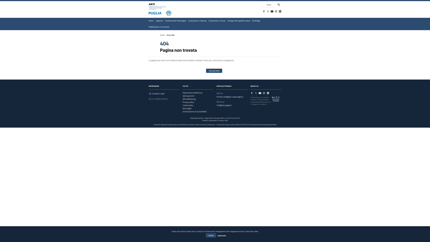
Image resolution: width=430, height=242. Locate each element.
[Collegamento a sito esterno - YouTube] (272, 11)
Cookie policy (221, 235)
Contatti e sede (158, 93)
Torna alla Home (214, 71)
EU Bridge (256, 20)
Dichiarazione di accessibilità (194, 111)
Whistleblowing (189, 98)
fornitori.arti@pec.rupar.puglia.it (230, 96)
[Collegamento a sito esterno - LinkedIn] (280, 11)
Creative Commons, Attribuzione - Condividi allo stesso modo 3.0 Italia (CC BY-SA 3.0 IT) (222, 124)
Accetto (211, 235)
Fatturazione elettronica (192, 92)
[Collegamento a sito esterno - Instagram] (276, 11)
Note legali (187, 108)
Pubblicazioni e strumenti (159, 26)
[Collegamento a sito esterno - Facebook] (263, 11)
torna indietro (188, 60)
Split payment (188, 95)
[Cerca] (278, 4)
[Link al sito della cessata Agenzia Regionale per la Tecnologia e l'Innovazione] (276, 98)
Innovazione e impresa (197, 20)
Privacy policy (188, 102)
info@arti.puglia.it (224, 105)
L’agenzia (159, 20)
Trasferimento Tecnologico (175, 20)
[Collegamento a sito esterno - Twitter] (268, 11)
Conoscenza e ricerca (217, 20)
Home (151, 20)
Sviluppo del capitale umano (239, 20)
